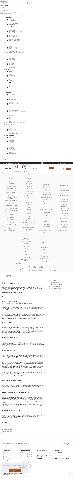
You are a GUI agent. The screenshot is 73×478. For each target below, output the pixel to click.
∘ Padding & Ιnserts (13, 47)
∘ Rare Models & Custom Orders (15, 31)
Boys (10, 88)
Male (10, 86)
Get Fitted (5, 159)
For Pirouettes (11, 147)
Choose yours (32, 232)
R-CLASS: (11, 34)
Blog (4, 161)
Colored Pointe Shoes (13, 24)
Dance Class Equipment (64, 228)
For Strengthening (12, 153)
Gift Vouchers (11, 142)
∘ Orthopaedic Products (13, 48)
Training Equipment (29, 229)
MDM (10, 79)
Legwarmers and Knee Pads (14, 103)
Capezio (10, 74)
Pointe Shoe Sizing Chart (25, 462)
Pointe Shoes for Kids (13, 22)
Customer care (8, 275)
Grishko (10, 71)
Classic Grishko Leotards (14, 110)
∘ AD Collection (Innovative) (14, 38)
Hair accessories (46, 226)
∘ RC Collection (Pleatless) (14, 35)
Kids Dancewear (44, 256)
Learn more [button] (22, 467)
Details (21, 163)
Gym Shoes (11, 60)
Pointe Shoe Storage (13, 51)
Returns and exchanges (54, 282)
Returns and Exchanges (7, 427)
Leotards (44, 260)
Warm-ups (11, 102)
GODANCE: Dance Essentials (15, 113)
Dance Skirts (44, 261)
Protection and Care (13, 132)
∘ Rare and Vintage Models (14, 39)
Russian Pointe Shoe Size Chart (27, 456)
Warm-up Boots (12, 59)
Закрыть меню (4, 0)
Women (10, 117)
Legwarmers (29, 224)
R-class (10, 73)
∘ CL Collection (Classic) (14, 36)
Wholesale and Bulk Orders (54, 286)
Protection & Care (12, 50)
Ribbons (10, 45)
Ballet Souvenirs (12, 140)
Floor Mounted (64, 224)
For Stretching (11, 148)
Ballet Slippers (12, 57)
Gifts (4, 154)
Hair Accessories (12, 139)
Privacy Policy (25, 443)
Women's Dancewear (44, 258)
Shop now (63, 232)
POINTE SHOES (12, 20)
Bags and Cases (12, 137)
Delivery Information (53, 280)
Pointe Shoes (11, 58)
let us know (8, 415)
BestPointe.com (8, 274)
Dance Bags (26, 248)
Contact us (4, 434)
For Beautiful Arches (13, 149)
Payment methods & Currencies (55, 284)
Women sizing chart (24, 458)
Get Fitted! (10, 232)
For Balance (11, 151)
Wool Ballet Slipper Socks (29, 222)
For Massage (11, 152)
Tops (10, 98)
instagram (5, 10)
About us (5, 158)
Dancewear (45, 180)
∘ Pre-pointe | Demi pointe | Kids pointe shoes (18, 32)
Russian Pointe (12, 75)
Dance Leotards (12, 94)
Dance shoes (28, 175)
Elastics (10, 46)
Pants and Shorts (12, 99)
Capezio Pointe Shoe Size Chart (27, 454)
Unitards (10, 97)
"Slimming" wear (26, 239)
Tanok (10, 76)
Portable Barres (64, 226)
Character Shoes (12, 64)
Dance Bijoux (27, 246)
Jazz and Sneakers (13, 62)
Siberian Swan (11, 78)
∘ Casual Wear (46, 222)
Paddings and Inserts (13, 129)
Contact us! (10, 228)
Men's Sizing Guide (24, 460)
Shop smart (45, 232)
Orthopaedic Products (13, 130)
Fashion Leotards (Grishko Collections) (17, 111)
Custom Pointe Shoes (13, 23)
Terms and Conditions (7, 431)
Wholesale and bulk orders (8, 429)
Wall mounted (64, 222)
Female (10, 85)
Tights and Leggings (13, 100)
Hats (27, 255)
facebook (5, 9)
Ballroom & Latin (12, 67)
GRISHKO (11, 29)
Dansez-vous (11, 80)
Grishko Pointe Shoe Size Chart (26, 452)
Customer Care (7, 450)
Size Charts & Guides (25, 450)
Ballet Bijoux (11, 141)
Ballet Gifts (26, 261)
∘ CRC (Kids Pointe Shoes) (14, 40)
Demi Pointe (11, 19)
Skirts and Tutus (12, 95)
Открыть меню (8, 168)
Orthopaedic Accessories (29, 227)
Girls (9, 87)
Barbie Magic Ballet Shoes (27, 259)
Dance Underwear (12, 104)
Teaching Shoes (12, 66)
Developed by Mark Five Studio (8, 474)
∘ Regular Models (12, 30)
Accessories (63, 182)
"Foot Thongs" (11, 63)
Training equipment (26, 241)
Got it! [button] (14, 470)
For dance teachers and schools (55, 288)
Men (9, 118)
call (3, 7)
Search (14, 12)
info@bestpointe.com (59, 455)
